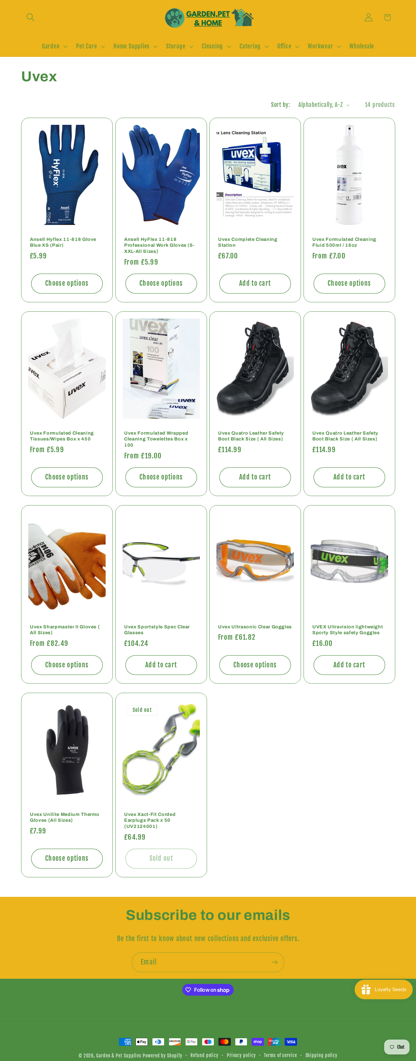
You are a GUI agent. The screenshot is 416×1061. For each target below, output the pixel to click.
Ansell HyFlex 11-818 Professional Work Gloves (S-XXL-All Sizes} (159, 245)
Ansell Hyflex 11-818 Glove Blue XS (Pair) (63, 242)
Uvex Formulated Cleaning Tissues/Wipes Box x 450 (62, 436)
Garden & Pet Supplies (118, 1056)
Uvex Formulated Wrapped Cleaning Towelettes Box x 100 (156, 439)
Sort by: (280, 105)
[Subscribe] (274, 962)
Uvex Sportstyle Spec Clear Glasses (157, 629)
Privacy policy (241, 1055)
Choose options (66, 284)
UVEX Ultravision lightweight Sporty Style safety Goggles (347, 629)
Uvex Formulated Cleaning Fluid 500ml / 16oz (344, 242)
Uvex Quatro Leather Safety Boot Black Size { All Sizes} (251, 436)
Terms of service (280, 1055)
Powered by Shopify (162, 1056)
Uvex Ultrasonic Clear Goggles (255, 626)
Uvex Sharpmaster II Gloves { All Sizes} (65, 629)
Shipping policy (322, 1055)
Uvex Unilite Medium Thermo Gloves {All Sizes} (64, 817)
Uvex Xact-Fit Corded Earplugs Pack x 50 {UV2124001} (150, 820)
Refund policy (204, 1055)
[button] (30, 17)
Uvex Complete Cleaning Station (248, 242)
